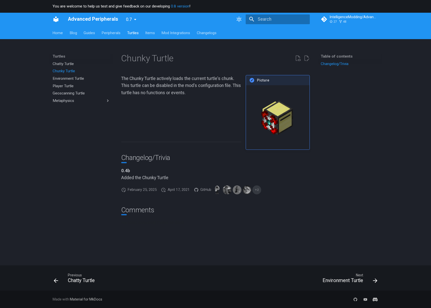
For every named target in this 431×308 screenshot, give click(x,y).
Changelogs (206, 32)
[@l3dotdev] (227, 189)
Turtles (133, 32)
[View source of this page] (298, 58)
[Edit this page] (306, 58)
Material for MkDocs (86, 299)
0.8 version (180, 6)
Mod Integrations (176, 32)
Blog (73, 32)
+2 (257, 190)
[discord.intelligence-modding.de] (375, 299)
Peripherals (111, 32)
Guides (89, 32)
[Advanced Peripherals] (55, 19)
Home (58, 32)
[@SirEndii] (217, 189)
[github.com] (355, 299)
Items (150, 32)
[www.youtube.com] (365, 299)
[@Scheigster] (246, 189)
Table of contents (337, 56)
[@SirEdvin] (237, 189)
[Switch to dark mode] (239, 19)
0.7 (129, 19)
